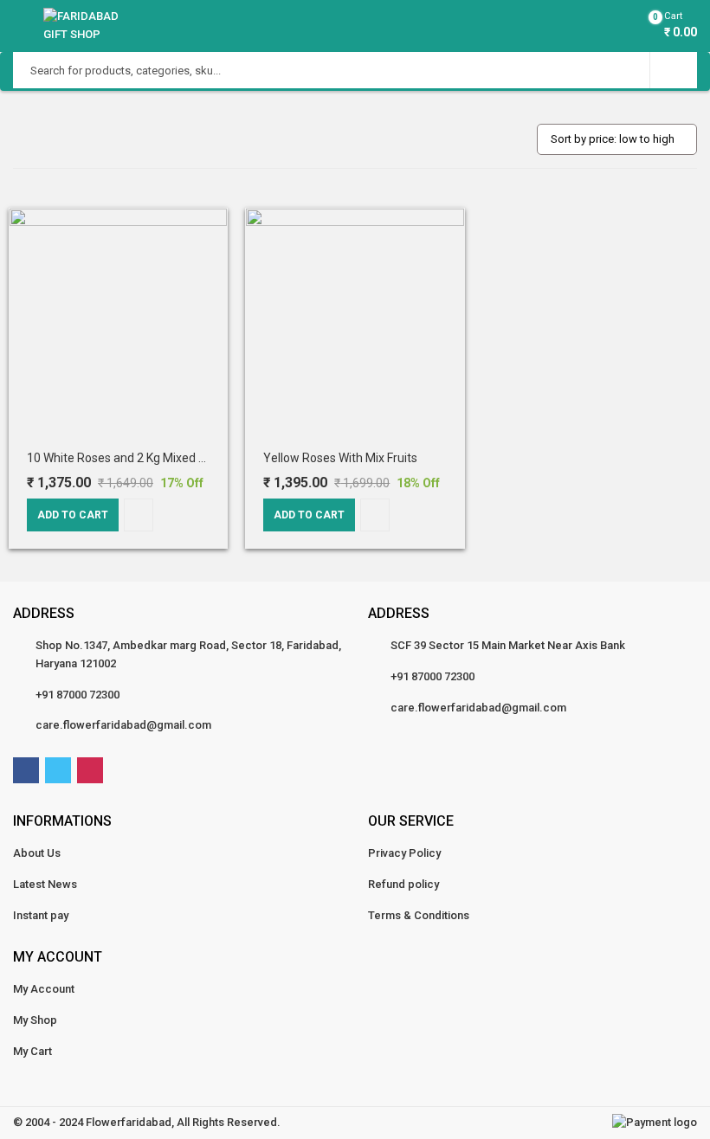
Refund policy (403, 884)
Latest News (45, 884)
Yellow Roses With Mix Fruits (340, 458)
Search (673, 70)
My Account (43, 988)
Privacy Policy (404, 852)
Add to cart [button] (72, 515)
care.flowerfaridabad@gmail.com (123, 724)
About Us (37, 852)
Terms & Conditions (418, 915)
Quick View (138, 515)
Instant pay (40, 915)
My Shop (35, 1020)
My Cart (32, 1051)
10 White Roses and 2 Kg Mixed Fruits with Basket (161, 458)
